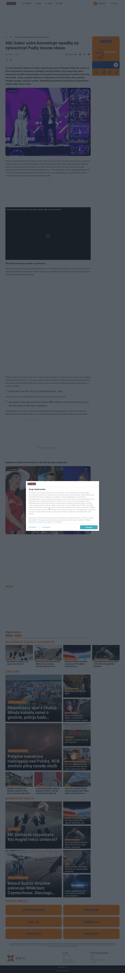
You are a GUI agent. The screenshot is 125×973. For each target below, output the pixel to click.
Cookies (39, 522)
